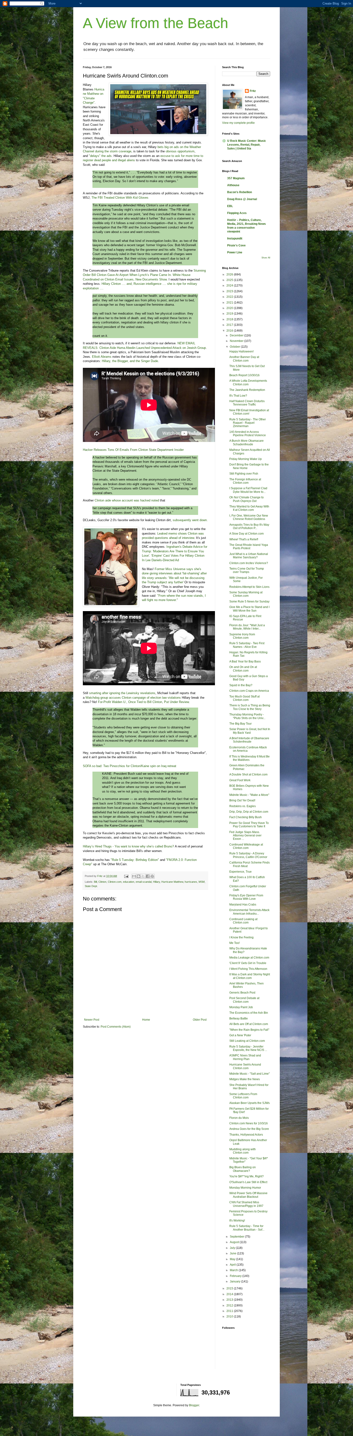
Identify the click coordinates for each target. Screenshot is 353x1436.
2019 (230, 313)
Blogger (194, 1405)
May (233, 1259)
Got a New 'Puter (240, 1035)
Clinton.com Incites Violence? (248, 563)
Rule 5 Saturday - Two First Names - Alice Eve (246, 645)
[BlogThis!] (138, 876)
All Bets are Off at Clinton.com (248, 1024)
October (235, 346)
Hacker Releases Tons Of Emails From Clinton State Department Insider (133, 450)
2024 (230, 285)
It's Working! (237, 1220)
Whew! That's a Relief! (243, 539)
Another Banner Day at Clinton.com (244, 358)
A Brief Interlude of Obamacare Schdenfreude (249, 740)
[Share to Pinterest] (152, 876)
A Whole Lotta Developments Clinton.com (248, 382)
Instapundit (234, 238)
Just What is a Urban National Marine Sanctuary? (248, 555)
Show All (266, 257)
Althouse (233, 185)
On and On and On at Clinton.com (243, 668)
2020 (230, 308)
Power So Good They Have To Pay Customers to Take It (249, 824)
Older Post (200, 1019)
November (237, 341)
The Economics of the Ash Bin (248, 1012)
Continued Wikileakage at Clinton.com (246, 846)
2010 (230, 1316)
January (235, 1281)
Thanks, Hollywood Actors (246, 1134)
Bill (95, 881)
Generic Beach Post (242, 992)
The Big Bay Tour (240, 723)
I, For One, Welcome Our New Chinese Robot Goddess (248, 517)
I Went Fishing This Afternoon (248, 969)
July (233, 1248)
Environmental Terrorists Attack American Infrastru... (249, 911)
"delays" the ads (100, 156)
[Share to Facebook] (147, 876)
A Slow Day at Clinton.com (246, 533)
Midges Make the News (244, 1079)
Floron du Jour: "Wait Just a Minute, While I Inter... (247, 627)
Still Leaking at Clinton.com (247, 1041)
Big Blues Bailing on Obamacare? (242, 1169)
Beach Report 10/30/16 (244, 375)
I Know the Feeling (241, 937)
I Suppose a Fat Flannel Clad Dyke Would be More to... (248, 490)
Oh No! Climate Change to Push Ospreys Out (246, 499)
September (237, 1236)
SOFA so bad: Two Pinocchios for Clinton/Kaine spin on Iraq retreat (129, 766)
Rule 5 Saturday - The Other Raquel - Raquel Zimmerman (247, 423)
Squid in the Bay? (240, 685)
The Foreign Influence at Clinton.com (245, 481)
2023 (230, 291)
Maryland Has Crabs (242, 904)
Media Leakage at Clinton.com (249, 957)
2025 (230, 280)
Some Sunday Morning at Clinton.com (245, 594)
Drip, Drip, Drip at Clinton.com (248, 811)
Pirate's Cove (236, 245)
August (235, 1242)
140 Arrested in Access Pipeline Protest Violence (247, 433)
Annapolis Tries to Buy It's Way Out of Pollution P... (249, 526)
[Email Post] (126, 876)
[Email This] (134, 876)
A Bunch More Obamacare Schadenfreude (246, 442)
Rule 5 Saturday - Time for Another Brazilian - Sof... (246, 1227)
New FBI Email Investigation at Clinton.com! (249, 412)
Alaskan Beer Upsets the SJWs (249, 1103)
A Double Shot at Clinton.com (248, 774)
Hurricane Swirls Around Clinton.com (245, 1066)
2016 (230, 330)
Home (146, 1019)
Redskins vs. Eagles (242, 806)
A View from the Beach (155, 23)
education (128, 881)
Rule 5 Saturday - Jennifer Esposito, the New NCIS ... (248, 1048)
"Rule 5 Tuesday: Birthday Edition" (135, 860)
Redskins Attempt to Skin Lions (249, 587)
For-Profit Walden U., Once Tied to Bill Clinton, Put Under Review (143, 702)
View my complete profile (238, 123)
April (233, 1264)
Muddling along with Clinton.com (242, 1151)
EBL (230, 206)
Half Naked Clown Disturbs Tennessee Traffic (247, 402)
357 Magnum (236, 178)
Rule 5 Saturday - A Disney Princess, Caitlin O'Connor (248, 855)
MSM (202, 881)
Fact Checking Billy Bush (245, 817)
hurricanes (191, 881)
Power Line (234, 252)
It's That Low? (238, 395)
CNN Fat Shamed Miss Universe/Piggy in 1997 (246, 1204)
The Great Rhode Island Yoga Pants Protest (248, 546)
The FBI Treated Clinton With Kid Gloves (119, 197)
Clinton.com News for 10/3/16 (248, 1123)
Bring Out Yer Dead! (242, 800)
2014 (230, 1294)
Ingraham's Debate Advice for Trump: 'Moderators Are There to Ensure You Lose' (174, 551)
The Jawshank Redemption (247, 390)
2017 (230, 325)
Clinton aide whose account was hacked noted (127, 500)
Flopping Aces (237, 213)
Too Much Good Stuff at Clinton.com (244, 698)
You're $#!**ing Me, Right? (246, 1176)
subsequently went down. (190, 520)
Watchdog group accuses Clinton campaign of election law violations (133, 697)
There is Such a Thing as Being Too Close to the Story (249, 707)
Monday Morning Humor (245, 1187)
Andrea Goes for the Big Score (249, 1129)
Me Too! (234, 943)
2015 (230, 1288)
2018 (230, 319)
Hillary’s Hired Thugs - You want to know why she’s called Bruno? (128, 846)
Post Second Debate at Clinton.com (244, 999)
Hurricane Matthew (172, 881)
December (237, 335)
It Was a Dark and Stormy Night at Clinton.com (249, 976)
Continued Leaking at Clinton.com (243, 921)
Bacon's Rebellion (239, 192)
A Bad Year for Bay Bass (245, 661)
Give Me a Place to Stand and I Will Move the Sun (249, 608)
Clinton (102, 881)
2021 (230, 302)
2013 (230, 1299)
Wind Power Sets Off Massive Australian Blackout (248, 1195)
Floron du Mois (239, 1118)
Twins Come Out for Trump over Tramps (246, 570)
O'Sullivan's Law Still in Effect (248, 1182)
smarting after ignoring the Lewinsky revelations (122, 693)
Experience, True (240, 871)
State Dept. (91, 886)
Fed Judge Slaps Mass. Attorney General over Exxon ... (245, 835)
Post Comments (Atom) (116, 1026)
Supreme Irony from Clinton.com (242, 636)
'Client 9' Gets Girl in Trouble (247, 963)
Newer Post (91, 1019)
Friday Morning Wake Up (245, 459)
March (234, 1270)
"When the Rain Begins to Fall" (249, 1029)
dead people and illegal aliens (114, 160)
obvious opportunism (180, 151)
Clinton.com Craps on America (249, 690)
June (233, 1253)
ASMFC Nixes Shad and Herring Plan (245, 1057)
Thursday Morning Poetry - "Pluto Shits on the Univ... (247, 716)
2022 (230, 296)
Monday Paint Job (241, 1007)
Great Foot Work (239, 780)
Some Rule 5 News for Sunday (249, 601)
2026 (230, 274)
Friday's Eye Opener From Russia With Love (246, 897)
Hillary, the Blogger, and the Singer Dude (130, 361)
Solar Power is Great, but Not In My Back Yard (249, 730)
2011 (230, 1311)
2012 (230, 1305)
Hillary (156, 881)
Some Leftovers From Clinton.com (243, 1095)
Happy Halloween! (241, 351)
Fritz (253, 91)
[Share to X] (143, 876)
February (236, 1276)
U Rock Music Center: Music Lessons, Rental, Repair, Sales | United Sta (246, 144)
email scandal (144, 881)
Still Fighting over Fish (243, 473)
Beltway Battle (238, 1018)
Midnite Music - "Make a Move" (249, 795)
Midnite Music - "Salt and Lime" (249, 1073)
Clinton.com (115, 881)
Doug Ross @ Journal (242, 199)
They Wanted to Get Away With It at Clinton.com (249, 508)
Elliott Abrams (101, 356)
